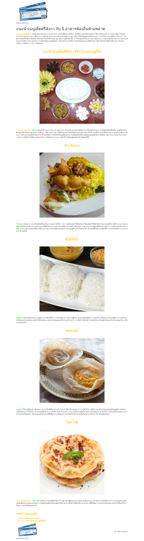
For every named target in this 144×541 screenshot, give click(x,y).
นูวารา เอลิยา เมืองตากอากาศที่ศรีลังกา (33, 521)
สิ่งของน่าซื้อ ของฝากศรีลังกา (30, 518)
